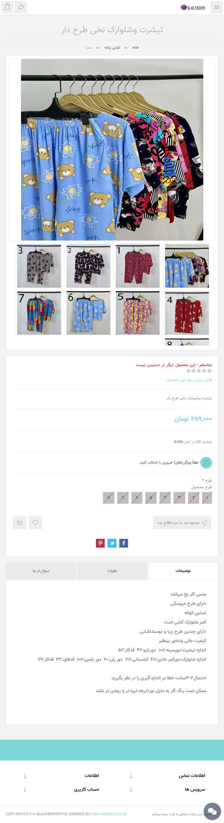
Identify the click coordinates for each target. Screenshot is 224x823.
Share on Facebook (123, 543)
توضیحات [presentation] (183, 571)
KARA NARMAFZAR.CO (108, 814)
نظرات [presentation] (112, 571)
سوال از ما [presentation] (41, 571)
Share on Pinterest (100, 543)
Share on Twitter (112, 543)
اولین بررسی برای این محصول (189, 380)
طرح (208, 481)
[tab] (182, 571)
